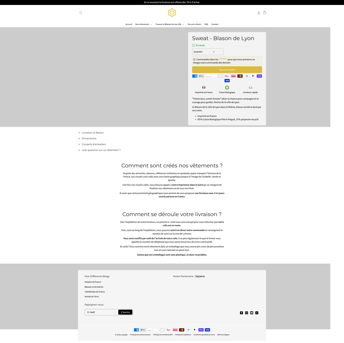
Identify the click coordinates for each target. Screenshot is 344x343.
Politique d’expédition (183, 335)
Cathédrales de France (95, 292)
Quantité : (198, 51)
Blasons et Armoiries (94, 287)
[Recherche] (81, 13)
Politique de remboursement (140, 335)
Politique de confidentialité (163, 335)
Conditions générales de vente (204, 335)
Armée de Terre (92, 296)
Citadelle (124, 335)
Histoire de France (93, 282)
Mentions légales (223, 335)
